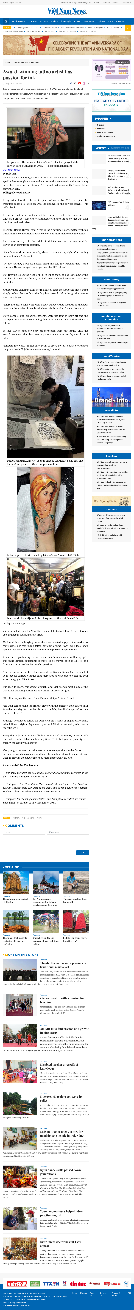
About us (92, 1294)
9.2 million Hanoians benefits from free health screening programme (111, 287)
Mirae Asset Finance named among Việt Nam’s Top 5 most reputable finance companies (111, 439)
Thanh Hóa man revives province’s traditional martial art (63, 965)
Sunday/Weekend (20, 62)
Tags (6, 818)
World (110, 21)
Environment (89, 21)
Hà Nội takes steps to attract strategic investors (112, 344)
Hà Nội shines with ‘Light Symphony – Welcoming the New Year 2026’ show (112, 295)
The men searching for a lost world (74, 900)
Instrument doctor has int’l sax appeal (60, 1244)
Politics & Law (18, 21)
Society (54, 21)
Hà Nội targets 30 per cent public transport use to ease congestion (110, 370)
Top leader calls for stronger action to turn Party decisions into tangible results (112, 265)
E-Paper (120, 21)
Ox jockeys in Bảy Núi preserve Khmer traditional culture (46, 940)
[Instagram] (84, 83)
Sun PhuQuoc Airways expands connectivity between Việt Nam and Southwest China (111, 429)
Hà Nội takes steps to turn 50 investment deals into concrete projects (109, 328)
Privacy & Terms (116, 1294)
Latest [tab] (100, 148)
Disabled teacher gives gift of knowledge (59, 1066)
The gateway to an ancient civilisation (15, 900)
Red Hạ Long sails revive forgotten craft (75, 939)
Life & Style (66, 21)
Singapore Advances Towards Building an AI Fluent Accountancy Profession (117, 174)
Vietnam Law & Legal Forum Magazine (76, 2)
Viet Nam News (11, 169)
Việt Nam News (67, 11)
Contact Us (126, 2)
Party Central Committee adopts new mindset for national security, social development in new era (112, 255)
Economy (32, 21)
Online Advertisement (106, 136)
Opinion (101, 21)
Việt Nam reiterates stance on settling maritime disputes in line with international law (112, 475)
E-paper (101, 119)
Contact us (103, 1294)
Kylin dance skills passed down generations (60, 1172)
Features (35, 62)
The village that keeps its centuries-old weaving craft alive (15, 940)
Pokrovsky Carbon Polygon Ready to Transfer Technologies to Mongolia (119, 190)
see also (12, 867)
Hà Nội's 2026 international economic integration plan (112, 337)
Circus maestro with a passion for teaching (62, 1000)
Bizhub (96, 2)
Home (7, 62)
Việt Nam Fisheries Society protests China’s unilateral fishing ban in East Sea (112, 485)
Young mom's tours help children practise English (62, 1213)
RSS (129, 1293)
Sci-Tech (44, 21)
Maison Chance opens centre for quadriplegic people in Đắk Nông (61, 1133)
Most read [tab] (120, 148)
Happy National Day (88, 31)
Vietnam (16, 818)
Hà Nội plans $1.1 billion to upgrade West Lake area (111, 304)
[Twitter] (75, 83)
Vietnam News (28, 818)
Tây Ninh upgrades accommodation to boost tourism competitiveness (45, 902)
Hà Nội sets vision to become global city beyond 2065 (111, 377)
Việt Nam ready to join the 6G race (119, 203)
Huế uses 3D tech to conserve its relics (61, 1098)
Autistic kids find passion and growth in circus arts (64, 1031)
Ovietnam (106, 2)
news (39, 818)
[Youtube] (79, 83)
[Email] (88, 83)
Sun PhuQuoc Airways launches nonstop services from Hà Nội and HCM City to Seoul (111, 419)
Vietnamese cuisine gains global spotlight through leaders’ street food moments (112, 528)
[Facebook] (71, 83)
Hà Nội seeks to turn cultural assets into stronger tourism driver (111, 363)
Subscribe (101, 128)
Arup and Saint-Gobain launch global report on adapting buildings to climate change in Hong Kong (110, 223)
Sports (77, 21)
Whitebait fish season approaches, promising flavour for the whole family (111, 518)
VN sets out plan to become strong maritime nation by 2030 (111, 247)
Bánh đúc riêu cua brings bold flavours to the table (109, 537)
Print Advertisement (105, 132)
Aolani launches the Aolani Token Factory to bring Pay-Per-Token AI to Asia (119, 158)
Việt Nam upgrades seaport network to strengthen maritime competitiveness (112, 465)
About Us (115, 2)
